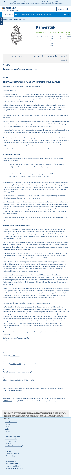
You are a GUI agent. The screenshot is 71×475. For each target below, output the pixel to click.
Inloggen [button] (61, 9)
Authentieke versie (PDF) (20, 56)
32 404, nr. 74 (14, 356)
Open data (8, 451)
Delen (63, 60)
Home (17, 14)
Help (6, 429)
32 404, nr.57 (21, 380)
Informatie (37, 56)
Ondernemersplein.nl (12, 466)
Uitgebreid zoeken (28, 14)
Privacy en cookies (11, 439)
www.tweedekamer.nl (22, 372)
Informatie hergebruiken (13, 437)
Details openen (1, 21)
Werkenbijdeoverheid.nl (13, 468)
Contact (7, 424)
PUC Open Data (10, 456)
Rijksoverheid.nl (10, 464)
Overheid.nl (7, 15)
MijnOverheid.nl (10, 461)
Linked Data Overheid (12, 454)
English (7, 426)
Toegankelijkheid (10, 441)
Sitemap (8, 444)
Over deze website (11, 422)
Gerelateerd (50, 56)
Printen (62, 56)
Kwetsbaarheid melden (13, 446)
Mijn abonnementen (44, 14)
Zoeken (7, 431)
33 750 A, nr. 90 (15, 364)
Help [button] (65, 14)
